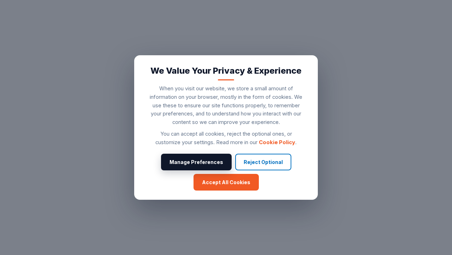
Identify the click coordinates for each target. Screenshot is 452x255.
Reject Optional (263, 162)
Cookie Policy (277, 142)
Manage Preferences (196, 162)
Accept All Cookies (226, 182)
